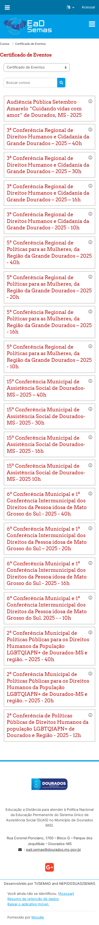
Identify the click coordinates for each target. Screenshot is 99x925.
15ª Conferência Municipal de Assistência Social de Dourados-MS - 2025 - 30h (46, 416)
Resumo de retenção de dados (33, 899)
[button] (70, 7)
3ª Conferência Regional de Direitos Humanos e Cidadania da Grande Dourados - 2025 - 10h (48, 221)
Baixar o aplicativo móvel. (28, 904)
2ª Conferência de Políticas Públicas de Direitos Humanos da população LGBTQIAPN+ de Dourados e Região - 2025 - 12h (47, 725)
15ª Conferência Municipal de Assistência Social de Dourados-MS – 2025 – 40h (46, 388)
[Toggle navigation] (92, 24)
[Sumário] (90, 101)
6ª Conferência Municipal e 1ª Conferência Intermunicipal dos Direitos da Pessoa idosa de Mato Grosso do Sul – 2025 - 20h (47, 539)
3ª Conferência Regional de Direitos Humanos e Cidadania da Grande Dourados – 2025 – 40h (48, 137)
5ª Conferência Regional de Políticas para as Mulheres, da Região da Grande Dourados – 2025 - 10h (49, 357)
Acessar (88, 7)
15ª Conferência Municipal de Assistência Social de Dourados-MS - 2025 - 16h (46, 444)
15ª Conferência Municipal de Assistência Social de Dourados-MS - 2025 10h (46, 472)
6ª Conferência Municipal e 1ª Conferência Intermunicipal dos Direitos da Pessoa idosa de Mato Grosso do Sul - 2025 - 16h (47, 573)
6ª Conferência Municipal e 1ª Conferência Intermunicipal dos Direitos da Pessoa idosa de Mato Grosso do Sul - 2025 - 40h (47, 504)
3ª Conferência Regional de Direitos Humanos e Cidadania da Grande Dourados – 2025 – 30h (48, 165)
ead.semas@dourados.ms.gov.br (53, 849)
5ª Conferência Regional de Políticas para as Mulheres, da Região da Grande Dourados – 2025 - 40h (49, 252)
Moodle (37, 917)
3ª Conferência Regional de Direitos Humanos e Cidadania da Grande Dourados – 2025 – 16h (48, 193)
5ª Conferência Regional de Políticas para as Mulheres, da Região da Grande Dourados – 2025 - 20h (49, 287)
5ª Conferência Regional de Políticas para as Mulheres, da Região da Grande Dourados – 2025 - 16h (49, 322)
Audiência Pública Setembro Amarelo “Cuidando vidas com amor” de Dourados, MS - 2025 (44, 108)
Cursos (4, 43)
